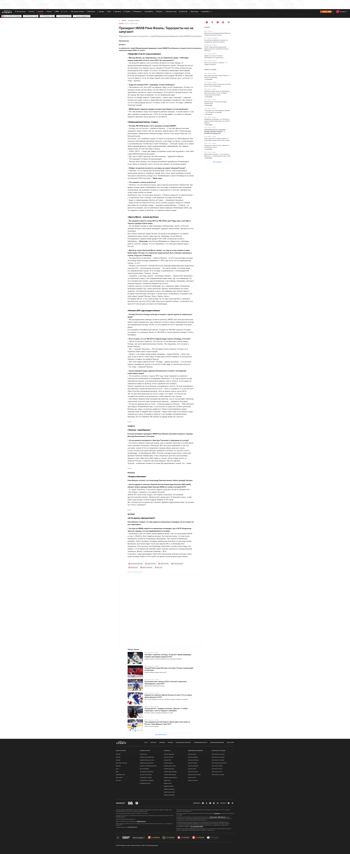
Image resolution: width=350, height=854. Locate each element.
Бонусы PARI (167, 760)
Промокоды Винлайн (170, 771)
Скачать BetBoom (193, 760)
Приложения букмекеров (195, 750)
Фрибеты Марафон (169, 795)
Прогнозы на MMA (217, 765)
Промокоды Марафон (170, 777)
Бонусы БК (167, 750)
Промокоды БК (168, 763)
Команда (162, 742)
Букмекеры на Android (147, 780)
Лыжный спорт (120, 774)
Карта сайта (230, 742)
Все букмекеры (144, 768)
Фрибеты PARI (168, 783)
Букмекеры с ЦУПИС (146, 777)
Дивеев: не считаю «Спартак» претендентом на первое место (214, 56)
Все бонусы (143, 754)
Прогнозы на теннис (218, 760)
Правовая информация (217, 742)
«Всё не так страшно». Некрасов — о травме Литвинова (215, 63)
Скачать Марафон (193, 765)
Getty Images (213, 817)
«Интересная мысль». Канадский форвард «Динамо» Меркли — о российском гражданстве (214, 131)
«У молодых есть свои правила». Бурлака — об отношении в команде (217, 111)
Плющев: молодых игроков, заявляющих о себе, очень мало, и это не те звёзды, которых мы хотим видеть (217, 93)
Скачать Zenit (192, 777)
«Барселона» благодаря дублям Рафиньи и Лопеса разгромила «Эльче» (217, 34)
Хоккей (121, 23)
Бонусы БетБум (168, 757)
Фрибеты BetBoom (169, 792)
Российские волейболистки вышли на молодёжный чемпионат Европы (216, 41)
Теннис (118, 760)
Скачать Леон (192, 768)
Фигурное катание (121, 763)
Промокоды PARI (169, 768)
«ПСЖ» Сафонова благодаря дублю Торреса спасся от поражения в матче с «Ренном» (216, 49)
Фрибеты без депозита (146, 763)
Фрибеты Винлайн (169, 789)
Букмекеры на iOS (145, 783)
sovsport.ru (217, 813)
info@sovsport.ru (141, 821)
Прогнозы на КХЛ (217, 771)
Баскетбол (119, 777)
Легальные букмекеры (146, 771)
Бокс (117, 768)
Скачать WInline (193, 757)
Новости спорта (121, 750)
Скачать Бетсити (193, 771)
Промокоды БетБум (170, 774)
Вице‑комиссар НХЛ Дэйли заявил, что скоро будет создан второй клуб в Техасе (217, 139)
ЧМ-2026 (118, 780)
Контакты (153, 742)
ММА (117, 771)
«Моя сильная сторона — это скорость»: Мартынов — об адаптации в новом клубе (217, 155)
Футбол (118, 754)
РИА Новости (221, 817)
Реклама (170, 742)
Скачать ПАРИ (192, 754)
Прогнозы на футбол (218, 754)
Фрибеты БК (167, 780)
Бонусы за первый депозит (148, 765)
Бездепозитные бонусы (147, 760)
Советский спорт (137, 572)
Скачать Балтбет (193, 780)
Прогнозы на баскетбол (219, 763)
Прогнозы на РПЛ (217, 768)
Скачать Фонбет (193, 763)
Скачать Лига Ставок (194, 774)
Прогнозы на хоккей (218, 757)
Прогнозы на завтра (218, 774)
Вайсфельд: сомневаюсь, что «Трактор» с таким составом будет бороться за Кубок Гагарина (217, 121)
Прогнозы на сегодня (218, 750)
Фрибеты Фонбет (169, 786)
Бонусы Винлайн (169, 754)
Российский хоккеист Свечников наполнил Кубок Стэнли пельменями (217, 85)
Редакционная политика (183, 742)
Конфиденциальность (200, 742)
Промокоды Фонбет (170, 765)
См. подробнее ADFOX (197, 826)
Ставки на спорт (145, 750)
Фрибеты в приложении (147, 757)
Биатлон (118, 765)
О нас (146, 742)
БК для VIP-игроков (146, 774)
